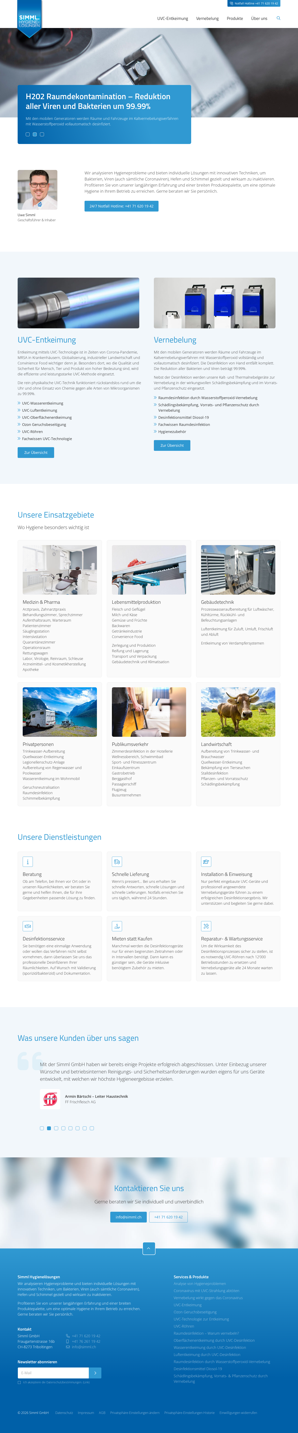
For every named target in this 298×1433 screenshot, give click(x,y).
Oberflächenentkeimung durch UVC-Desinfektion (214, 1340)
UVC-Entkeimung (188, 1304)
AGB (102, 1412)
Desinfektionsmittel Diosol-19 (198, 1368)
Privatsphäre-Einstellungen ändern (135, 1412)
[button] (28, 134)
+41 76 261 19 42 (85, 1341)
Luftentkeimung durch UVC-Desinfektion (207, 1354)
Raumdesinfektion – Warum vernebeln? (206, 1333)
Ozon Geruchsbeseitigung (195, 1311)
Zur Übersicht (35, 452)
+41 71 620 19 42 (168, 1217)
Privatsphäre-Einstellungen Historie (189, 1412)
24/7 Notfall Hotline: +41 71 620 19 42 (121, 206)
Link (86, 1382)
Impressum (86, 1412)
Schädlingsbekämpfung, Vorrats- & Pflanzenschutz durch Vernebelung (221, 1378)
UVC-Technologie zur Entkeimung (201, 1319)
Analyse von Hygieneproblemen (200, 1283)
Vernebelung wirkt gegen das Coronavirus (208, 1297)
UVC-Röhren (184, 1326)
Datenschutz (64, 1412)
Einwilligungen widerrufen (238, 1412)
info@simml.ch (128, 1217)
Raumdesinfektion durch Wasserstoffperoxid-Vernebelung (222, 1361)
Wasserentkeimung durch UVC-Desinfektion (210, 1347)
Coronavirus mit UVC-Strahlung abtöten (206, 1290)
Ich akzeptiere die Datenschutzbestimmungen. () (56, 1382)
